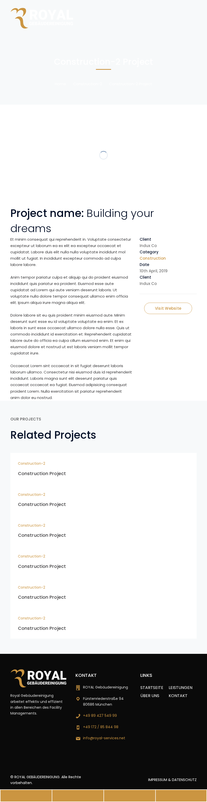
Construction (153, 258)
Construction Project (42, 473)
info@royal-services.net (104, 738)
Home (60, 83)
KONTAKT (178, 696)
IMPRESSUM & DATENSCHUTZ (172, 779)
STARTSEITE (151, 687)
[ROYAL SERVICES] (41, 17)
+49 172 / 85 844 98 (100, 726)
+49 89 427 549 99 (100, 715)
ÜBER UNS (149, 696)
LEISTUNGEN (180, 687)
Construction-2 (87, 83)
